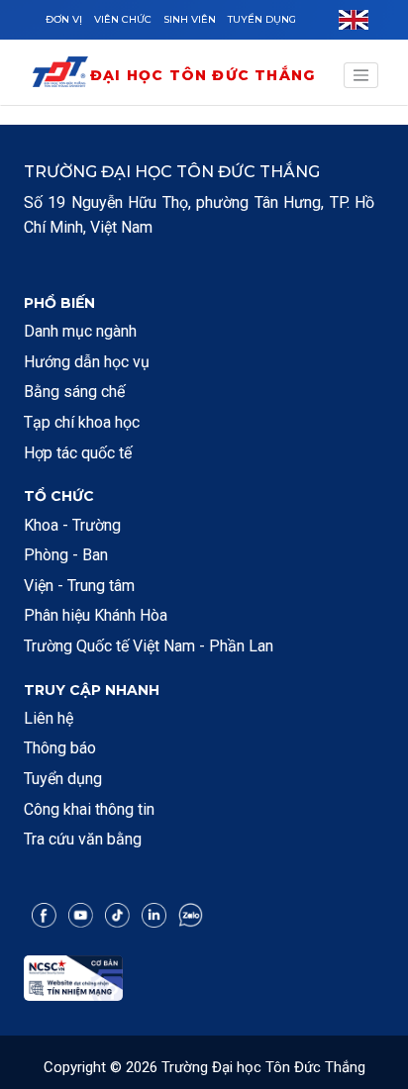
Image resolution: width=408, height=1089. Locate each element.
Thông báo (60, 748)
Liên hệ (48, 718)
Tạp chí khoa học (82, 422)
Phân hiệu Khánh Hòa (95, 615)
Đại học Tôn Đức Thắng (202, 75)
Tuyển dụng (262, 19)
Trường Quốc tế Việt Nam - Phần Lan (148, 646)
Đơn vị (64, 19)
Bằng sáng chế (74, 391)
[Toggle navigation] (361, 75)
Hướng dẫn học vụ (87, 361)
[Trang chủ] (60, 75)
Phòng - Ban (66, 554)
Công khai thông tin (89, 809)
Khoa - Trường (72, 525)
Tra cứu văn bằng (83, 839)
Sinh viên (189, 19)
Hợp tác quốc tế (78, 453)
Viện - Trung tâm (79, 585)
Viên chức (123, 19)
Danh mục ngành (80, 331)
